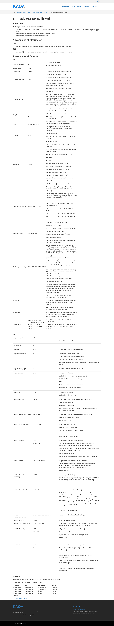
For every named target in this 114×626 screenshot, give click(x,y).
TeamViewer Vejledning (79, 609)
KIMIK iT (25, 623)
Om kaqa (95, 6)
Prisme (86, 6)
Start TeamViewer (77, 606)
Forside (18, 12)
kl (94, 1)
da (97, 1)
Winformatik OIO (37, 12)
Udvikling (65, 6)
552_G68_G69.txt (21, 598)
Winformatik (76, 6)
